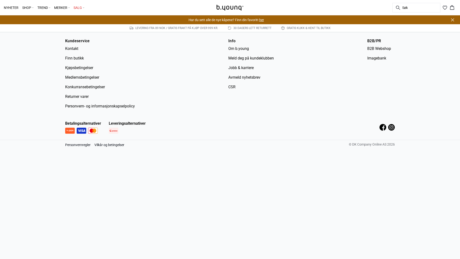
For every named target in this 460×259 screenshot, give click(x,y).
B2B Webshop (379, 48)
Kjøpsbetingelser (79, 67)
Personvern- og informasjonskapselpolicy (100, 106)
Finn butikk (74, 58)
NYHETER (11, 8)
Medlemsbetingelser (82, 77)
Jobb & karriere (241, 67)
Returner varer (77, 96)
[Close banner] (452, 20)
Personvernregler (78, 145)
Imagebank (376, 58)
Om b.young (238, 48)
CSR (232, 87)
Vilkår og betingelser (109, 145)
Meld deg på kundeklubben (251, 58)
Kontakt (71, 48)
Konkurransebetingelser (85, 87)
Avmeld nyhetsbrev (244, 77)
